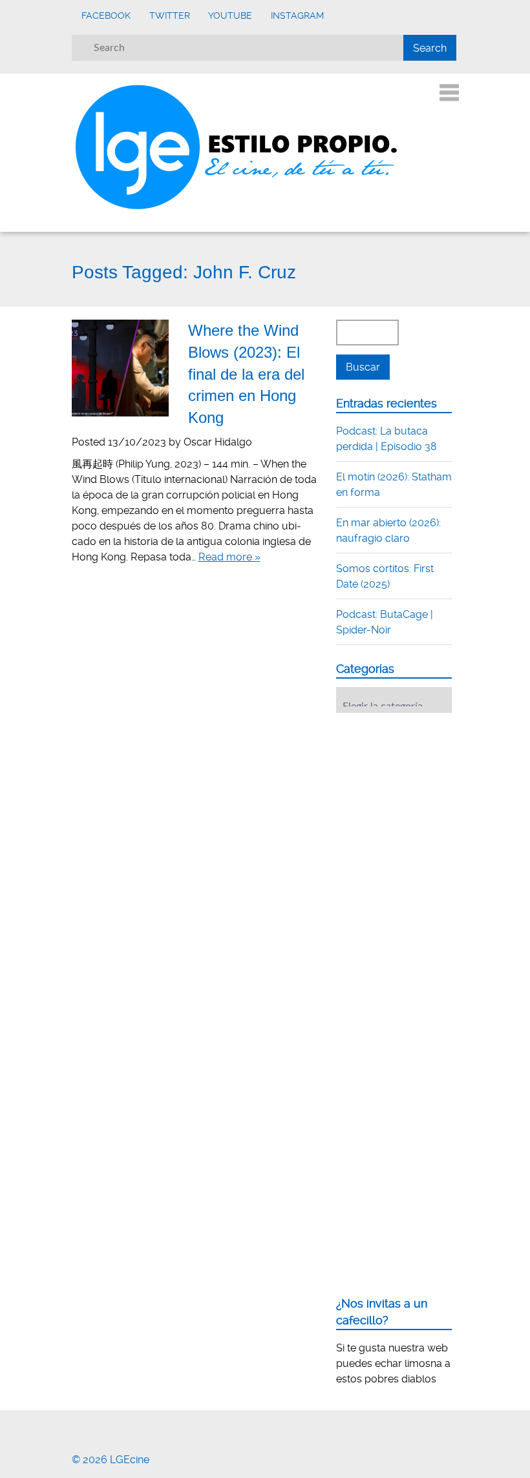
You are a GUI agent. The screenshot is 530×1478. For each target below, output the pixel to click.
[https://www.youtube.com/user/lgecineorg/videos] (107, 1426)
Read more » (229, 557)
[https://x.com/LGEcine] (91, 1426)
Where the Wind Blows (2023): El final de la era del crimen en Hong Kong (246, 374)
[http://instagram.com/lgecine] (123, 1426)
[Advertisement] (433, 802)
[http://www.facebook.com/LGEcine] (75, 1426)
